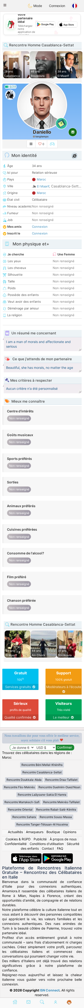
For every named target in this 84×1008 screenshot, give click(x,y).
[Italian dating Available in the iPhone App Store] (26, 856)
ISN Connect (50, 990)
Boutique (53, 832)
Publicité (40, 839)
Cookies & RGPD (18, 839)
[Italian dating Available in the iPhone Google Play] (57, 856)
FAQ (60, 848)
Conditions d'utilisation (47, 844)
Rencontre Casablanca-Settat (42, 772)
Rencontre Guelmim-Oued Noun (59, 787)
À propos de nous (63, 839)
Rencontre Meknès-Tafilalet (61, 802)
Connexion (57, 6)
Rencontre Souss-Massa (56, 817)
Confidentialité (16, 844)
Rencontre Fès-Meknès (19, 787)
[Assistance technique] (69, 1002)
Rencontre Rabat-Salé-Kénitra (56, 809)
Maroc (41, 179)
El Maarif (43, 186)
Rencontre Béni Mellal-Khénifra (42, 765)
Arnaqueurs (34, 832)
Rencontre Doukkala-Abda (24, 779)
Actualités (15, 832)
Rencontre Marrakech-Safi (21, 802)
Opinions (69, 832)
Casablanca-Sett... (66, 186)
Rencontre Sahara (24, 817)
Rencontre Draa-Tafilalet (61, 779)
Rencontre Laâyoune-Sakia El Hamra (42, 794)
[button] (5, 5)
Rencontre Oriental (20, 809)
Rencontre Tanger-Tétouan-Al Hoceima (42, 824)
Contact (48, 848)
